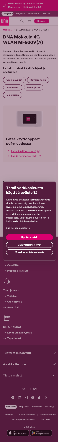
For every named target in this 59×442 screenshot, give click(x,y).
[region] (29, 221)
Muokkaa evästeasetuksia (29, 252)
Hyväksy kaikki (29, 237)
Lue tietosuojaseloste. (18, 227)
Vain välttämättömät (29, 244)
